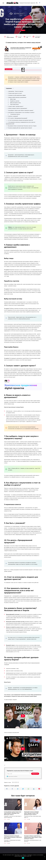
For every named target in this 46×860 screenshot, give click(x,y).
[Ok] (44, 856)
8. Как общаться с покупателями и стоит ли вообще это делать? (21, 112)
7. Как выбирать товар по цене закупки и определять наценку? (21, 110)
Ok (23, 857)
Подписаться (35, 773)
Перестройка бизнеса (14, 104)
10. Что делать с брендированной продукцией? (17, 118)
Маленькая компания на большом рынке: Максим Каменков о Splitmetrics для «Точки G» (13, 837)
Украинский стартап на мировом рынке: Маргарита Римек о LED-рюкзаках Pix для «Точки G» (31, 813)
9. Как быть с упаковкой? (13, 116)
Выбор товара (13, 99)
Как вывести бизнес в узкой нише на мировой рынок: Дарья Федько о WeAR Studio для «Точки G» (33, 837)
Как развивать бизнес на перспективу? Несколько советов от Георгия (22, 125)
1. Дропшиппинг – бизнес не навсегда (15, 91)
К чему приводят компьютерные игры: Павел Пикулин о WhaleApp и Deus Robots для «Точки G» (12, 813)
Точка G (23, 30)
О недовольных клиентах (15, 114)
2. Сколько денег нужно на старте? (15, 93)
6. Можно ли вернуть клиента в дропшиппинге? (17, 108)
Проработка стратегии (14, 101)
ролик (14, 61)
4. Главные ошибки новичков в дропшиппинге (17, 97)
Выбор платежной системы (15, 102)
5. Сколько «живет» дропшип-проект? (16, 106)
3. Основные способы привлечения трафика (17, 95)
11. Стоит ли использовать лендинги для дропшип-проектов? (20, 120)
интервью (10, 59)
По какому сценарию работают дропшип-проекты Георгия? (20, 127)
